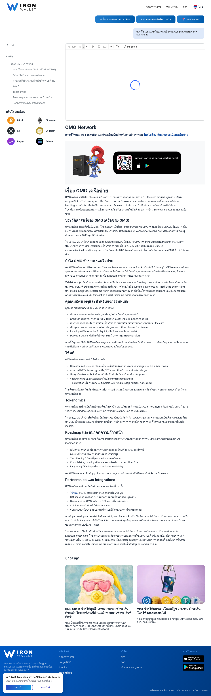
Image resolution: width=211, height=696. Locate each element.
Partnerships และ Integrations (29, 103)
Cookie (204, 690)
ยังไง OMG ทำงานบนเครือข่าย (29, 75)
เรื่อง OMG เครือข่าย (22, 64)
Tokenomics (19, 91)
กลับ (13, 45)
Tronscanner (193, 19)
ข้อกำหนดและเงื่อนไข (187, 690)
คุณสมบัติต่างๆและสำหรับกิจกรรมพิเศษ (34, 80)
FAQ (123, 662)
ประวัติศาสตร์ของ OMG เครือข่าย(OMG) (34, 69)
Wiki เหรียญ (172, 6)
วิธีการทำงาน (153, 6)
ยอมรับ (18, 687)
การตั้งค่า (46, 687)
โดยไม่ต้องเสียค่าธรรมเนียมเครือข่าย (166, 134)
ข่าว (185, 6)
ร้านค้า (63, 667)
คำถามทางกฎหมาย (131, 667)
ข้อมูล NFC (65, 662)
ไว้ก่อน (74, 492)
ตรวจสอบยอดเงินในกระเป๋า (156, 19)
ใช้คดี (16, 86)
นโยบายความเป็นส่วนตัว (162, 690)
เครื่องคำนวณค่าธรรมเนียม (115, 19)
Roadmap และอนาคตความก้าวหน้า (32, 97)
